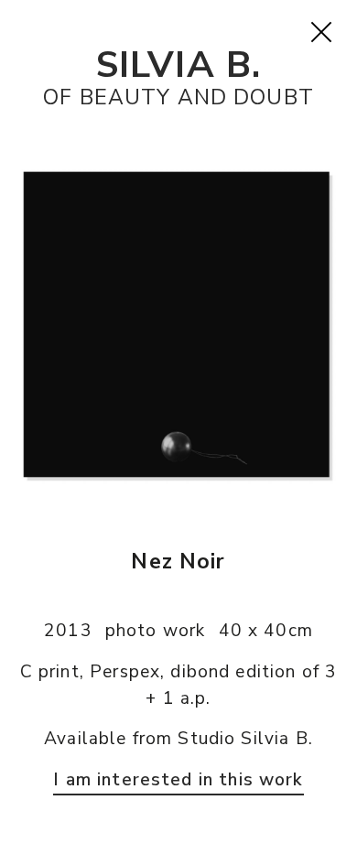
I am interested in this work (178, 780)
